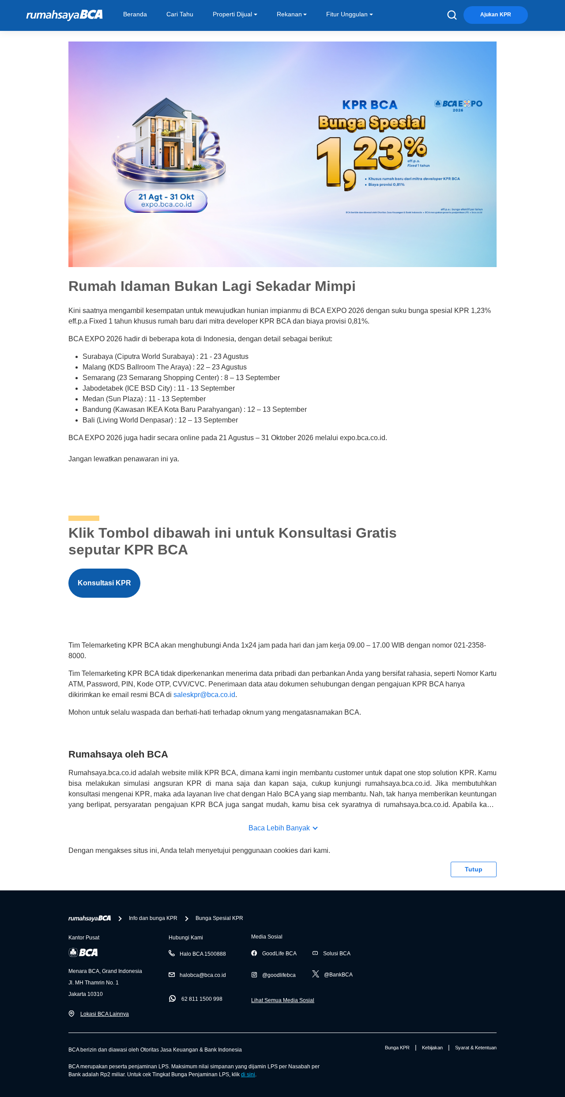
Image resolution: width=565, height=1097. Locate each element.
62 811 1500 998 (201, 999)
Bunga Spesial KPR (219, 918)
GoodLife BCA (279, 953)
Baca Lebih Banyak (279, 828)
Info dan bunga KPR (153, 918)
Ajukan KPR (495, 14)
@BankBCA (338, 975)
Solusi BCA (336, 953)
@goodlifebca (279, 975)
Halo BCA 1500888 (203, 954)
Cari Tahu (179, 14)
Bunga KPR (397, 1047)
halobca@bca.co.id (203, 975)
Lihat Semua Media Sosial (282, 1000)
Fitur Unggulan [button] (347, 14)
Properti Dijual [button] (232, 14)
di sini (248, 1074)
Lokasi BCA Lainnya (104, 1014)
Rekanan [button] (289, 14)
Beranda (135, 14)
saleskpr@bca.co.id (204, 694)
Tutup (473, 869)
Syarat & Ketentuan (476, 1047)
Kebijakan (432, 1047)
